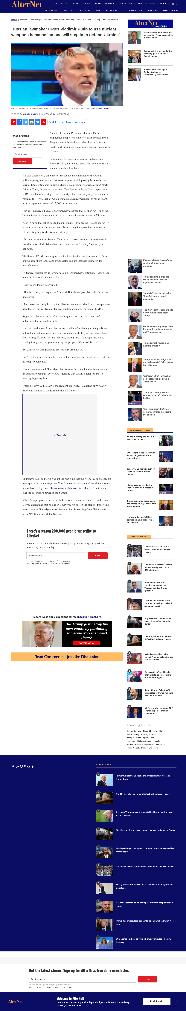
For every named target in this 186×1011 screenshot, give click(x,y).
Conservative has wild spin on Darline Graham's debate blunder (141, 472)
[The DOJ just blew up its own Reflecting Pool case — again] (134, 640)
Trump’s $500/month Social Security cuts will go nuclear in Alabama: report (158, 603)
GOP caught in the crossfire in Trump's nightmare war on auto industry (141, 455)
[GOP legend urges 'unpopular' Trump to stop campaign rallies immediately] (104, 852)
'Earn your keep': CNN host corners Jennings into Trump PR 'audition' (140, 520)
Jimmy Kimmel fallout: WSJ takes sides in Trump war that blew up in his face (158, 693)
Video (98, 4)
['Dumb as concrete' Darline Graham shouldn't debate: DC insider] (166, 489)
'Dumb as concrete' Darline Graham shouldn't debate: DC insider (141, 488)
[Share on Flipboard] (13, 122)
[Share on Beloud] (43, 122)
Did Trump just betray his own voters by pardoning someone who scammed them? (86, 631)
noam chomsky (150, 731)
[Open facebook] (163, 3)
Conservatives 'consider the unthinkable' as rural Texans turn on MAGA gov (157, 675)
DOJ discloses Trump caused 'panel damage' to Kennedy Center (157, 621)
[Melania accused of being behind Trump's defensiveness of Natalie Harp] (134, 658)
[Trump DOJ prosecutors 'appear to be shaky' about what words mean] (104, 925)
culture (87, 4)
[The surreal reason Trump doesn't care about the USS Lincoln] (134, 551)
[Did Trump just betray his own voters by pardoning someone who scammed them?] (42, 634)
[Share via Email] (31, 122)
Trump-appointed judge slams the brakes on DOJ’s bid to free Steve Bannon (141, 504)
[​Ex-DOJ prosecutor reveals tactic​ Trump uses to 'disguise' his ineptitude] (104, 888)
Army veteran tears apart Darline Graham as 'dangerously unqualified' (156, 72)
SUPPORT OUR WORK (170, 10)
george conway (134, 731)
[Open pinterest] (25, 766)
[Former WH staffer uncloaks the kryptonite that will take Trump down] (104, 780)
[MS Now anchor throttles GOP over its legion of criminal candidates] (134, 712)
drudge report (141, 738)
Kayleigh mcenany (140, 734)
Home (14, 19)
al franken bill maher (144, 744)
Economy (109, 4)
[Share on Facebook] (19, 122)
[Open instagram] (21, 766)
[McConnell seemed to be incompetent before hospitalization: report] (104, 907)
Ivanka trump (141, 748)
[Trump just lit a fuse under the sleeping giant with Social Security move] (134, 56)
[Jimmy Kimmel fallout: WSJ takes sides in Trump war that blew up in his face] (134, 694)
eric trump (153, 748)
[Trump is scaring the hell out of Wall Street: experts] (166, 440)
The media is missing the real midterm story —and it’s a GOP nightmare (158, 567)
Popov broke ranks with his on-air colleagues (68, 488)
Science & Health (60, 4)
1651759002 (60, 434)
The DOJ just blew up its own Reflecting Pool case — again (158, 637)
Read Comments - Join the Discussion (67, 656)
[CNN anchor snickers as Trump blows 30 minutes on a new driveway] (104, 943)
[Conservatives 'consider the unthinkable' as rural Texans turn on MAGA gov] (134, 676)
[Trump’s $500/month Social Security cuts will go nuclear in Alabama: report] (134, 604)
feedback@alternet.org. (87, 616)
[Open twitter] (165, 3)
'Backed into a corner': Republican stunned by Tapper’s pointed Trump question (155, 586)
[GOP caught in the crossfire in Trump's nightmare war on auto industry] (166, 456)
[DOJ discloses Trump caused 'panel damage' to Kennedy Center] (134, 622)
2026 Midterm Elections (130, 4)
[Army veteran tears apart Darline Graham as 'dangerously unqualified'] (134, 74)
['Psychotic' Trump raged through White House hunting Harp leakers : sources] (104, 816)
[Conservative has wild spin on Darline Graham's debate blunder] (166, 473)
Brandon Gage (30, 113)
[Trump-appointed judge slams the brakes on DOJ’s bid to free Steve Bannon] (166, 505)
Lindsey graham (144, 741)
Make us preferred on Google (69, 122)
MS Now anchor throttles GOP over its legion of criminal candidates (158, 711)
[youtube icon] (29, 766)
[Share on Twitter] (25, 122)
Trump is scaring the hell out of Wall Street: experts (141, 438)
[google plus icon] (17, 766)
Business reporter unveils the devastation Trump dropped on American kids (158, 35)
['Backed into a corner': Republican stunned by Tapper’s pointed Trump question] (134, 586)
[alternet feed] (168, 4)
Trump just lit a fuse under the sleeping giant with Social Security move (158, 53)
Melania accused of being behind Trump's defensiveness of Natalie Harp (158, 657)
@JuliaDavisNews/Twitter (98, 108)
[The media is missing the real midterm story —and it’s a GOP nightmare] (134, 568)
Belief (75, 4)
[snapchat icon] (33, 766)
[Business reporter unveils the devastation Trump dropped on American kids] (134, 37)
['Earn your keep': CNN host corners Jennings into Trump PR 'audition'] (166, 521)
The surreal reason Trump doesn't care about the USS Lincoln (157, 549)
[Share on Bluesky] (37, 122)
